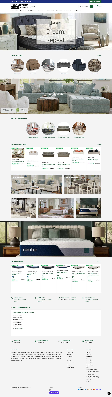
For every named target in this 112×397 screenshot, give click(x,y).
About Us (88, 352)
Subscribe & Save (96, 1)
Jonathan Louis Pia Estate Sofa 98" (78, 157)
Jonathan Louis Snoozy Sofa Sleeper (48, 162)
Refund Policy (89, 358)
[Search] (91, 6)
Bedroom (22, 10)
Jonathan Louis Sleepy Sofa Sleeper (63, 162)
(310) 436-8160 (72, 297)
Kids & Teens (31, 10)
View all (100, 53)
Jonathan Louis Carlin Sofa (18, 159)
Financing (88, 356)
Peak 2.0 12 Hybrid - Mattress (16, 271)
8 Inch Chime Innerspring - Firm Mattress (78, 271)
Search (88, 350)
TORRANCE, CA (89, 362)
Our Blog (88, 379)
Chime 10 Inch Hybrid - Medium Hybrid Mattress (93, 272)
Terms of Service (90, 360)
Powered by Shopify (15, 386)
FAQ (87, 365)
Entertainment (59, 10)
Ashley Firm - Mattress (62, 270)
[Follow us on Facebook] (50, 387)
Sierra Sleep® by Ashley (17, 268)
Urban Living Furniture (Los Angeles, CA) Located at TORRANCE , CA (92, 370)
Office (68, 10)
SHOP (56, 95)
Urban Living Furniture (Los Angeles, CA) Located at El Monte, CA (92, 375)
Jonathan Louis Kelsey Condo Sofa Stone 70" (93, 158)
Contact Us (89, 354)
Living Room (13, 10)
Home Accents (76, 10)
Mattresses (40, 10)
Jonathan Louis (15, 157)
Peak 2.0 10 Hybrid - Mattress (31, 271)
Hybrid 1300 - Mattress (47, 271)
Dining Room (50, 10)
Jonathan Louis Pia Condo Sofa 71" (33, 160)
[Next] (101, 156)
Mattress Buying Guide (91, 367)
